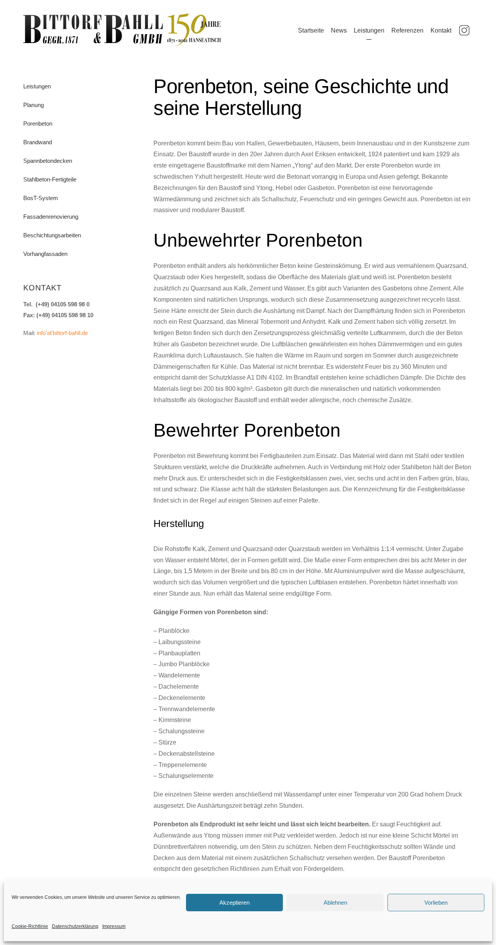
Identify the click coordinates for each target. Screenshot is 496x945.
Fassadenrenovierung (50, 217)
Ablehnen (335, 902)
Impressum (114, 926)
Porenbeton (37, 124)
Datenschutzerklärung (75, 926)
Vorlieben (436, 902)
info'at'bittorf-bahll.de (62, 333)
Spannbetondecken (47, 161)
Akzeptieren (234, 902)
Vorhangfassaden (45, 254)
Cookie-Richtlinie (30, 926)
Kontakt (441, 30)
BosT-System (40, 198)
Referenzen (407, 30)
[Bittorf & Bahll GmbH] (122, 44)
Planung (33, 105)
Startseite (311, 30)
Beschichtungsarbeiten (52, 235)
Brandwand (37, 142)
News (339, 30)
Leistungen (369, 30)
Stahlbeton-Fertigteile (49, 179)
